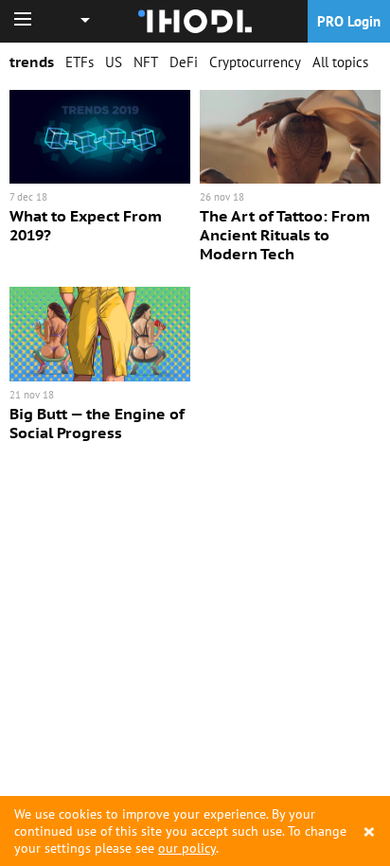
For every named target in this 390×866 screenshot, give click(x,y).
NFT (145, 62)
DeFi (183, 62)
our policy (187, 848)
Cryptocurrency (255, 62)
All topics (340, 62)
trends (31, 62)
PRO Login (349, 21)
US (113, 62)
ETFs (79, 62)
